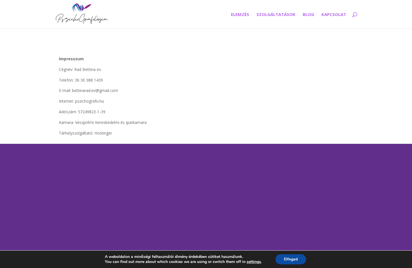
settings (254, 261)
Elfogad (291, 259)
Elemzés (240, 14)
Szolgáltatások (275, 14)
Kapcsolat (333, 14)
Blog (308, 14)
